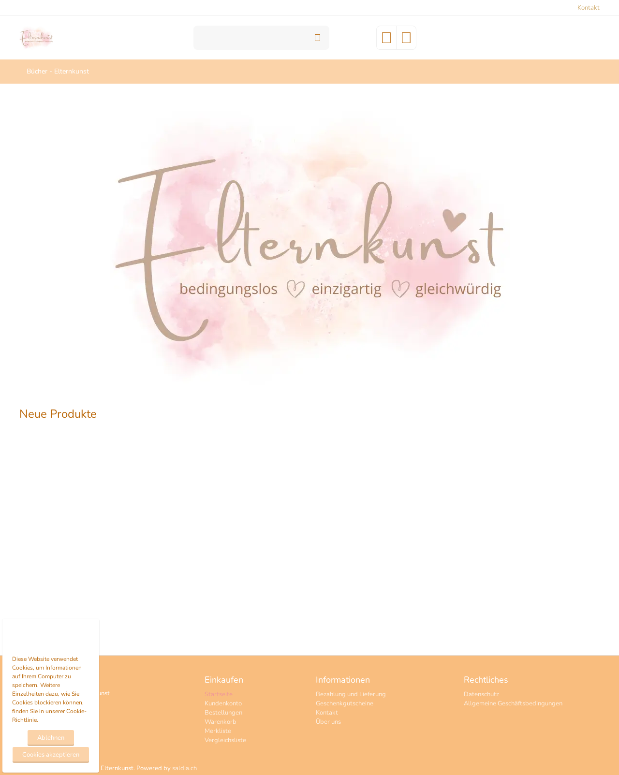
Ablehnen (50, 737)
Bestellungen (223, 712)
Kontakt (588, 7)
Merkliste (218, 731)
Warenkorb (220, 721)
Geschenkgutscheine (344, 703)
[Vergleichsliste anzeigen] (406, 41)
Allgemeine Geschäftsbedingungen (513, 703)
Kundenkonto (223, 703)
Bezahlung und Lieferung (351, 694)
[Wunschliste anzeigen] (386, 41)
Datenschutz (481, 694)
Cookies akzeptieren (50, 754)
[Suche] (317, 37)
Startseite (219, 694)
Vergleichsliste (225, 740)
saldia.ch (184, 768)
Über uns (328, 721)
